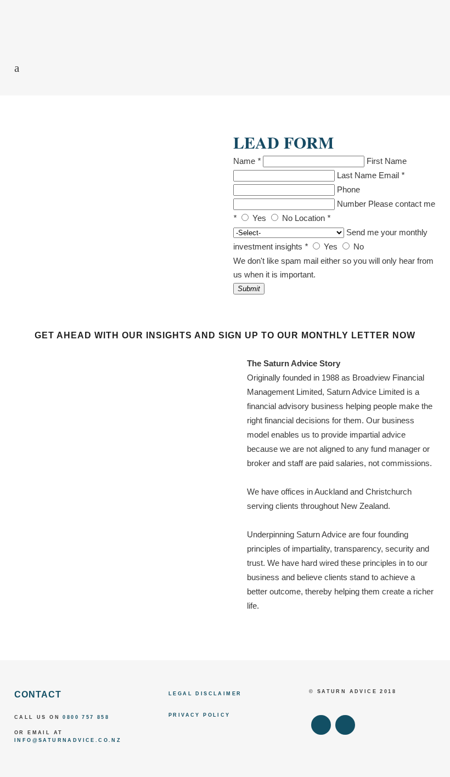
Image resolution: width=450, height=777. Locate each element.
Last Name (356, 175)
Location (312, 218)
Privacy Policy (199, 715)
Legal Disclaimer (204, 693)
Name (247, 161)
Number (351, 203)
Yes (259, 218)
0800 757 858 (86, 717)
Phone (348, 189)
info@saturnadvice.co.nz (67, 740)
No (287, 218)
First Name (387, 161)
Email (391, 175)
